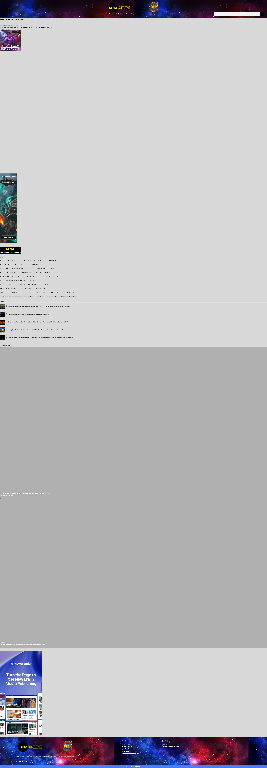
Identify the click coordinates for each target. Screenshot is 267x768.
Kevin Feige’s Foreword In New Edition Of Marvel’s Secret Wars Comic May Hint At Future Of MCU (27, 269)
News (14, 25)
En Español (119, 14)
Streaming (18, 25)
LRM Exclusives (84, 14)
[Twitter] (23, 761)
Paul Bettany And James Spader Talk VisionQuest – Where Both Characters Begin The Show (25, 285)
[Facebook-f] (17, 761)
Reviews (101, 14)
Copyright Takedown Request (170, 746)
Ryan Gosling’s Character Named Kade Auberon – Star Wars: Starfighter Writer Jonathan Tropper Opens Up (29, 277)
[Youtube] (20, 761)
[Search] (262, 14)
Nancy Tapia (5, 495)
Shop (132, 14)
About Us (164, 744)
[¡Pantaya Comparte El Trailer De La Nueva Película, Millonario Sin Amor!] (133, 572)
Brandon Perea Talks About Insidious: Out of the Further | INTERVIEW (19, 265)
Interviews (93, 14)
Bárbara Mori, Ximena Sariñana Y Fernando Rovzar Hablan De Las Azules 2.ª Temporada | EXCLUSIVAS (28, 261)
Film (1, 25)
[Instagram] (26, 761)
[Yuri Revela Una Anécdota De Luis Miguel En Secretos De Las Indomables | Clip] (133, 422)
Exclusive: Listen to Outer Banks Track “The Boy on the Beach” (17, 281)
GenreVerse (109, 14)
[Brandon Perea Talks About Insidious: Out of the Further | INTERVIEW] (2, 314)
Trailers (127, 14)
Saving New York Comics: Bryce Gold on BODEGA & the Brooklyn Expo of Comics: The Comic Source (27, 273)
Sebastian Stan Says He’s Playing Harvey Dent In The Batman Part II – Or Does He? (22, 289)
